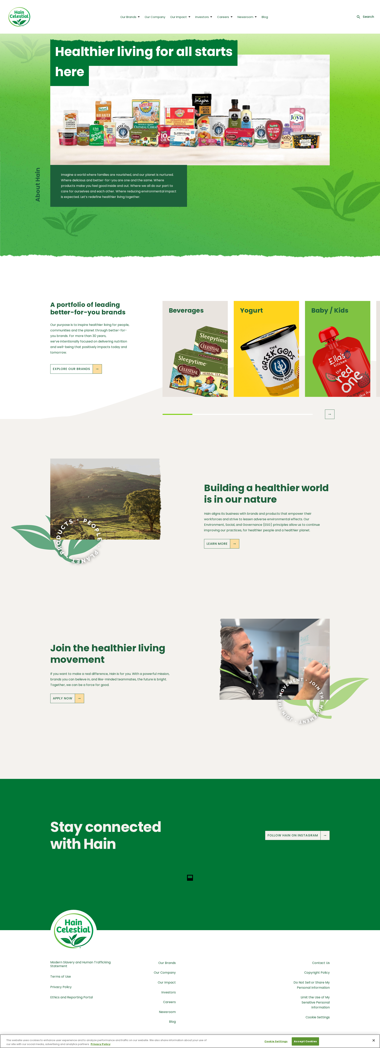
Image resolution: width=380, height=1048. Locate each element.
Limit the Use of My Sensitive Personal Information (315, 1002)
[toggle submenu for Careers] (232, 17)
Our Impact (178, 17)
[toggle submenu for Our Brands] (139, 17)
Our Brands (128, 17)
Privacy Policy (61, 987)
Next (329, 414)
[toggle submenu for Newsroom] (256, 17)
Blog (265, 17)
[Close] (373, 1040)
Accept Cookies (305, 1041)
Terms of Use (60, 976)
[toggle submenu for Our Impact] (189, 17)
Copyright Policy (317, 972)
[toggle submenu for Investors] (211, 17)
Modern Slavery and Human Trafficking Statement (80, 964)
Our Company (155, 17)
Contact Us (321, 963)
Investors (202, 17)
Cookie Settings (318, 1017)
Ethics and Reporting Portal (71, 997)
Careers (223, 17)
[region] (190, 1041)
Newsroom (245, 17)
